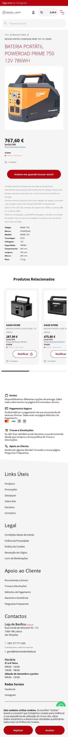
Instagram (21, 3)
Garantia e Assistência (16, 597)
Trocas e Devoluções (16, 586)
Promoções (11, 489)
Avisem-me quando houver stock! (34, 174)
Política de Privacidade (17, 540)
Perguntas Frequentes (17, 452)
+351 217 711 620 (16, 643)
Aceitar (50, 730)
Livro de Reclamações (16, 558)
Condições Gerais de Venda (19, 534)
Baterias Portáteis (19, 35)
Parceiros (10, 507)
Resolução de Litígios (16, 552)
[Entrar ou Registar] (33, 12)
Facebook (10, 689)
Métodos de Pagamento (18, 592)
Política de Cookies (15, 546)
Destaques (10, 495)
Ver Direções (11, 634)
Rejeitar (18, 730)
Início (7, 35)
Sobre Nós (10, 501)
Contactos (10, 513)
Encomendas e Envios (47, 402)
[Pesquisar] (5, 23)
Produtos (10, 483)
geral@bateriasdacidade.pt (21, 651)
